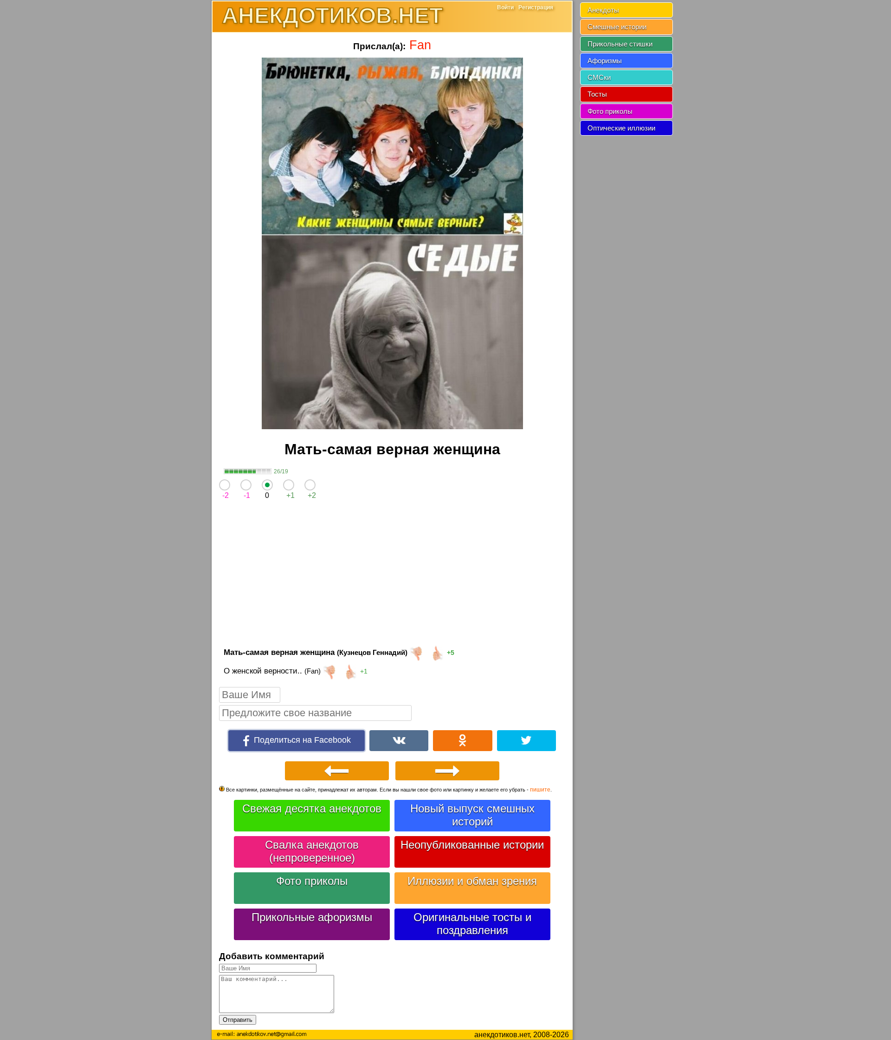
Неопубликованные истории (472, 844)
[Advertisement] (392, 575)
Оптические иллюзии (621, 128)
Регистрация (535, 7)
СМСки (599, 77)
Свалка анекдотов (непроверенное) (312, 851)
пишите (540, 789)
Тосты (597, 94)
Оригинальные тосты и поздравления (472, 923)
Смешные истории (617, 27)
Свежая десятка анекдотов (311, 808)
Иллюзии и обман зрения (472, 881)
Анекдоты (603, 10)
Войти (505, 7)
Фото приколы (312, 881)
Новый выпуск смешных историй (472, 815)
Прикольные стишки (620, 44)
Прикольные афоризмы (312, 917)
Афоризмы (605, 61)
